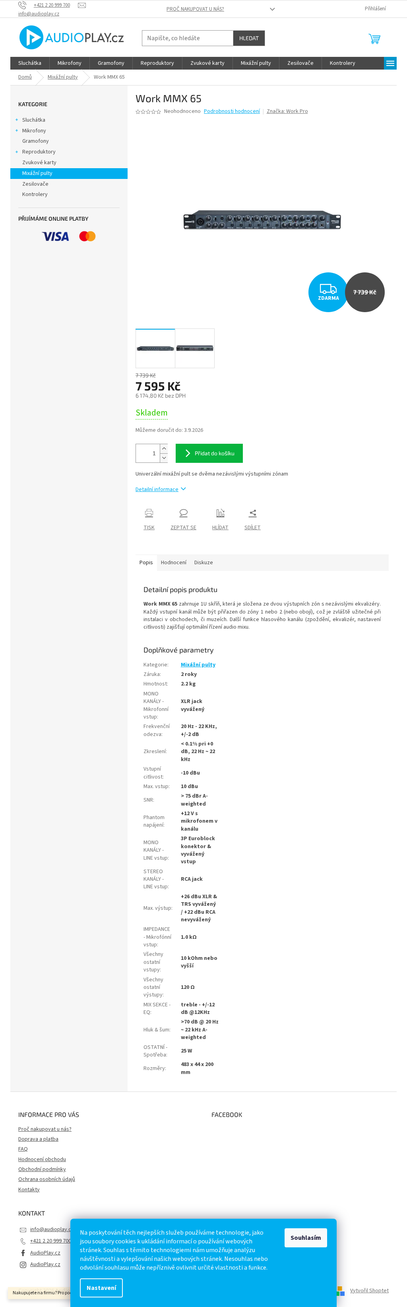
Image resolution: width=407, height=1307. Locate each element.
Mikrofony (34, 131)
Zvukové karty (39, 163)
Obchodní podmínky (42, 1169)
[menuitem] (29, 63)
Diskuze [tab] (203, 563)
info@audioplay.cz (52, 1229)
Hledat (249, 38)
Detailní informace (157, 489)
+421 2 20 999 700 (50, 1241)
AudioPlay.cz (45, 1253)
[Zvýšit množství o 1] (164, 448)
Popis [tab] (146, 563)
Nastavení (101, 1288)
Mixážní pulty (37, 173)
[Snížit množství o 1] (164, 457)
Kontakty (29, 1190)
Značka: (287, 111)
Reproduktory (39, 152)
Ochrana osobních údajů (46, 1179)
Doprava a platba (38, 1139)
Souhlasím (306, 1237)
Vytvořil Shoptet (369, 1291)
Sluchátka (33, 120)
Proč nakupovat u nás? (195, 9)
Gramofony (35, 141)
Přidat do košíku (215, 453)
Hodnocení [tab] (173, 563)
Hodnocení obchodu (42, 1159)
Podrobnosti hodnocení (232, 111)
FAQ (23, 1149)
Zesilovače (35, 184)
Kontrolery (35, 194)
